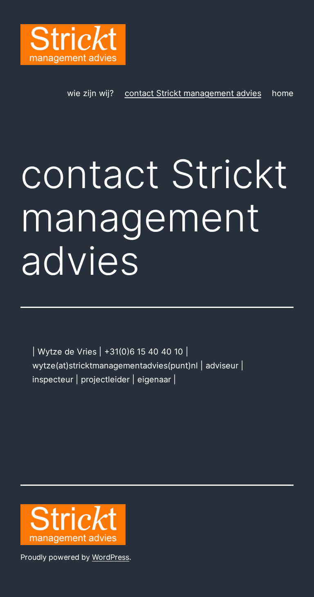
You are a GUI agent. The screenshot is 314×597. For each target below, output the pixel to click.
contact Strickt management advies (193, 93)
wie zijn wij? (90, 93)
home (283, 93)
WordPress (110, 557)
